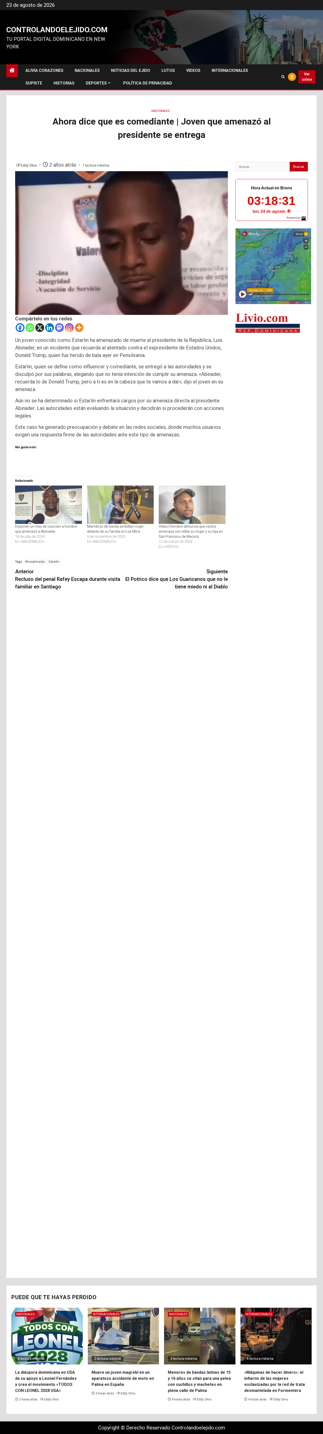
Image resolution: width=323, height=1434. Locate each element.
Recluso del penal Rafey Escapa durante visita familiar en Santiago (67, 579)
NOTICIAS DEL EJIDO (130, 70)
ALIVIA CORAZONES (44, 70)
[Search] (283, 77)
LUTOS (168, 70)
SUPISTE (33, 83)
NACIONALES (87, 70)
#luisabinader (35, 561)
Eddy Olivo (29, 165)
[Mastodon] (59, 327)
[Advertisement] (271, 416)
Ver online (307, 76)
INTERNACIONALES (230, 70)
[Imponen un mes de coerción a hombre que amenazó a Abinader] (48, 505)
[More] (79, 327)
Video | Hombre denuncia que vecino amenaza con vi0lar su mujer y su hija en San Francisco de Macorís (191, 531)
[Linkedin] (49, 327)
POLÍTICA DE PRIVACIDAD (147, 83)
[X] (39, 327)
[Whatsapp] (29, 327)
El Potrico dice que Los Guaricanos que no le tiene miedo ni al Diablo (176, 579)
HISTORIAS (63, 83)
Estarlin (54, 561)
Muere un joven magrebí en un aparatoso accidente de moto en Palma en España (123, 1378)
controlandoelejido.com (56, 29)
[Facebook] (20, 327)
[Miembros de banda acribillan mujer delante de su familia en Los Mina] (120, 505)
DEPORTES (96, 83)
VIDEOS (193, 70)
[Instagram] (69, 327)
